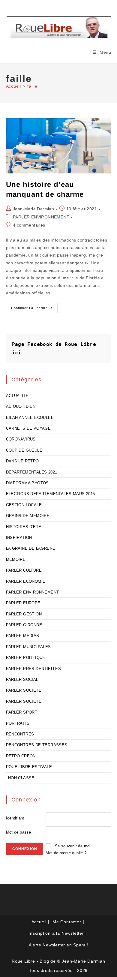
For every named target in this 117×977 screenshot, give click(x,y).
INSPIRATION (19, 537)
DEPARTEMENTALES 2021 (31, 472)
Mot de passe (18, 832)
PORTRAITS (18, 723)
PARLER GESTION (24, 614)
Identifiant (15, 818)
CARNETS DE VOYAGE (28, 428)
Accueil (39, 921)
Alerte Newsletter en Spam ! (58, 944)
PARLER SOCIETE (24, 690)
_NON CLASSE (20, 778)
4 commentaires (29, 225)
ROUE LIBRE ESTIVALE (29, 767)
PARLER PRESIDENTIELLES (33, 668)
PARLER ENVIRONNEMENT (41, 217)
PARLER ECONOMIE (26, 581)
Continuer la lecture (34, 309)
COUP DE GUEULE (24, 450)
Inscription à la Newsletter (56, 933)
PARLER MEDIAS (22, 635)
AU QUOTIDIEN (21, 406)
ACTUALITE (17, 395)
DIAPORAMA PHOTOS (27, 483)
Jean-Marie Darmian (33, 208)
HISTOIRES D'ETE (23, 527)
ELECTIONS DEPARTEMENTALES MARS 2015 (50, 494)
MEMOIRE (16, 559)
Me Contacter (66, 921)
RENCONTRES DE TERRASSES (37, 745)
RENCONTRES (20, 734)
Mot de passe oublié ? (66, 853)
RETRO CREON (21, 756)
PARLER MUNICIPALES (28, 647)
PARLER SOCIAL (22, 679)
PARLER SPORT (22, 712)
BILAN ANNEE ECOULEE (30, 417)
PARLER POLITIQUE (25, 657)
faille (32, 86)
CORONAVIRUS (21, 439)
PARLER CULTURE (24, 570)
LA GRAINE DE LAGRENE (31, 548)
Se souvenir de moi (73, 846)
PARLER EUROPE (23, 603)
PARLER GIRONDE (24, 625)
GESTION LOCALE (24, 505)
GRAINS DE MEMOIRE (28, 515)
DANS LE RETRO (22, 461)
